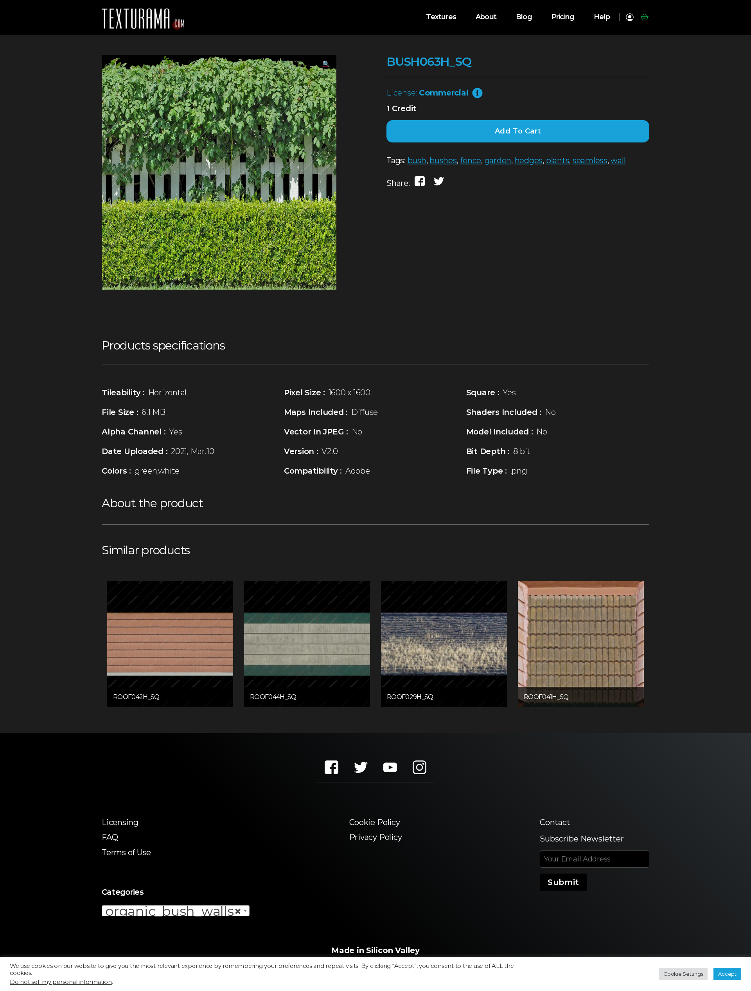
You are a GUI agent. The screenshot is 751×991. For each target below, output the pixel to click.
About (486, 17)
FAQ (110, 837)
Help (602, 17)
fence (470, 160)
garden (498, 160)
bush (417, 160)
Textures (441, 17)
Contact (555, 822)
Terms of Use (126, 852)
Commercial (444, 92)
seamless (590, 160)
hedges (529, 160)
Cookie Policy (374, 822)
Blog (524, 17)
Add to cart (518, 131)
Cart (644, 17)
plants (558, 160)
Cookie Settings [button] (683, 974)
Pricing (563, 17)
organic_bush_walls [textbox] (173, 911)
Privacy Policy (375, 837)
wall (618, 160)
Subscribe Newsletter (582, 838)
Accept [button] (727, 974)
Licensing (120, 822)
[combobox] (176, 910)
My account (630, 17)
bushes (443, 160)
